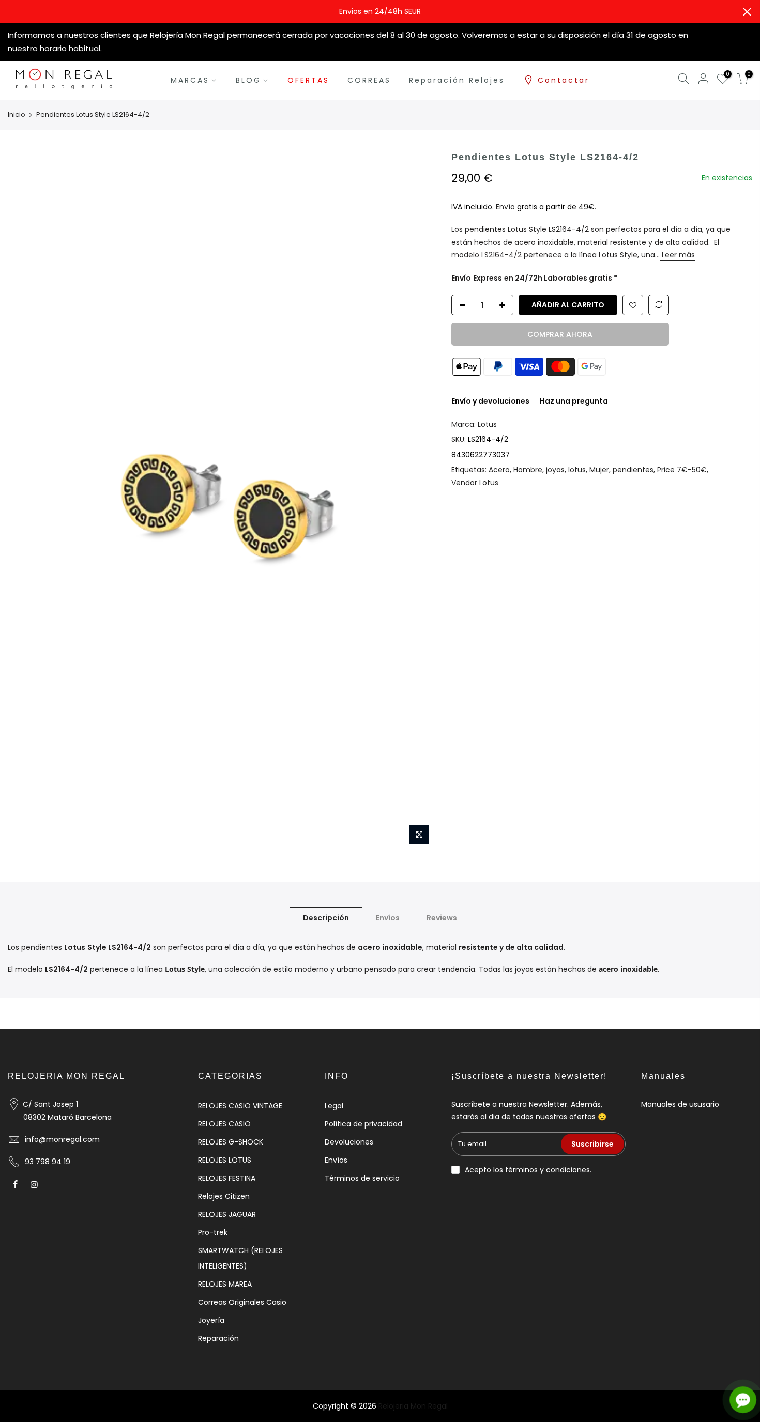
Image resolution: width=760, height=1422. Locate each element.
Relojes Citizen (224, 1196)
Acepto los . (528, 1170)
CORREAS (369, 80)
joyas (555, 470)
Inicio (16, 114)
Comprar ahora (559, 334)
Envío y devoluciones (490, 401)
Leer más (677, 255)
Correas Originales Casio (242, 1302)
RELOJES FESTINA (226, 1178)
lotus (577, 470)
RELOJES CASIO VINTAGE (240, 1106)
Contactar (563, 80)
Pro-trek (212, 1232)
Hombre (527, 470)
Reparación (218, 1338)
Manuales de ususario (680, 1104)
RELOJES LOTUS (224, 1160)
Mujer (599, 470)
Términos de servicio (362, 1178)
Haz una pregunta (574, 401)
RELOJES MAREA (225, 1284)
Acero (499, 470)
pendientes (633, 470)
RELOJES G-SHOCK (230, 1142)
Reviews (442, 918)
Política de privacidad (363, 1124)
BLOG (248, 80)
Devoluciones (349, 1142)
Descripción (326, 918)
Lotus (487, 424)
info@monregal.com (62, 1139)
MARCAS (190, 80)
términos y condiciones (547, 1170)
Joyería (211, 1320)
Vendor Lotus (474, 482)
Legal (334, 1106)
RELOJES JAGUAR (227, 1214)
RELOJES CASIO (224, 1124)
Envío (506, 207)
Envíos (388, 918)
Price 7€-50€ (682, 470)
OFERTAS (308, 80)
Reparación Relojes (457, 80)
